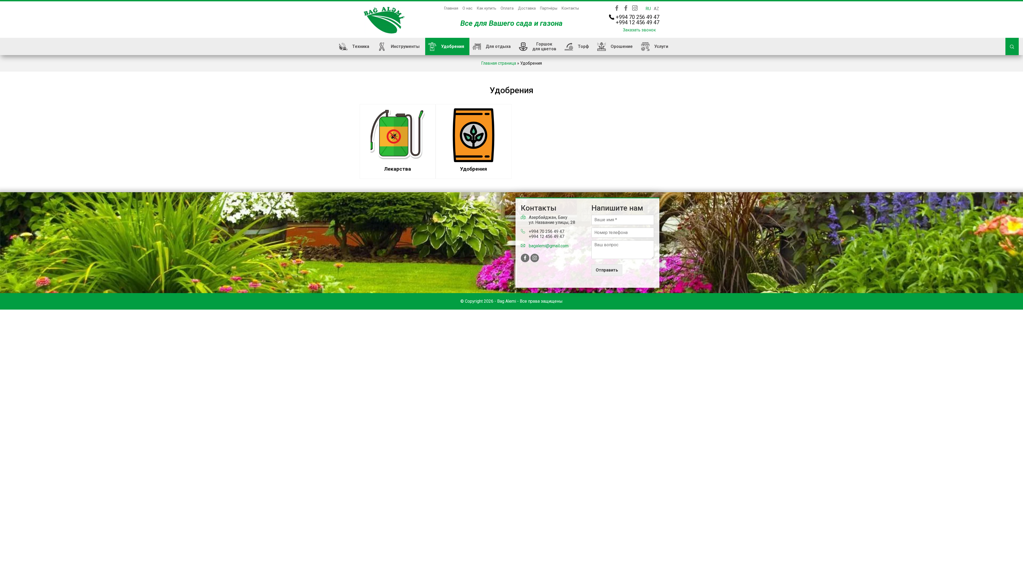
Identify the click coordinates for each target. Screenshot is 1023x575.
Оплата (507, 8)
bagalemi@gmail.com (549, 245)
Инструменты (405, 46)
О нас (467, 8)
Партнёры (548, 8)
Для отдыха (498, 46)
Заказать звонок (639, 29)
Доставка (527, 8)
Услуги (661, 46)
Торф (583, 46)
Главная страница (498, 63)
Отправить (607, 270)
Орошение (622, 46)
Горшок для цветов (544, 46)
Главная (451, 8)
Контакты (570, 8)
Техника (360, 46)
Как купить (486, 8)
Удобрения (452, 46)
